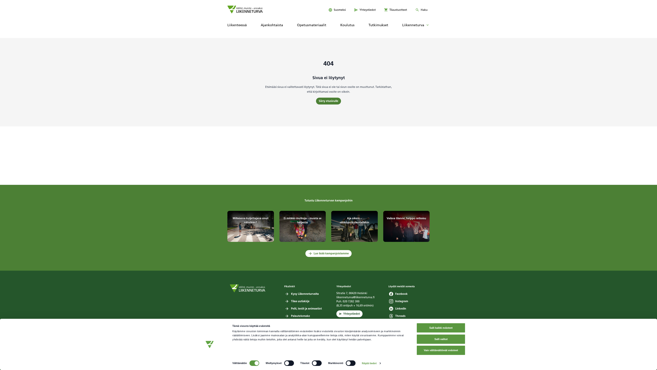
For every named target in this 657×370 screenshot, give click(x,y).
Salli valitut (441, 339)
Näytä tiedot (369, 363)
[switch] (289, 363)
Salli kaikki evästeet (441, 327)
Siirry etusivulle (328, 101)
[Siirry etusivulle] (245, 9)
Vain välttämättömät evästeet (441, 350)
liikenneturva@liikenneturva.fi (355, 297)
